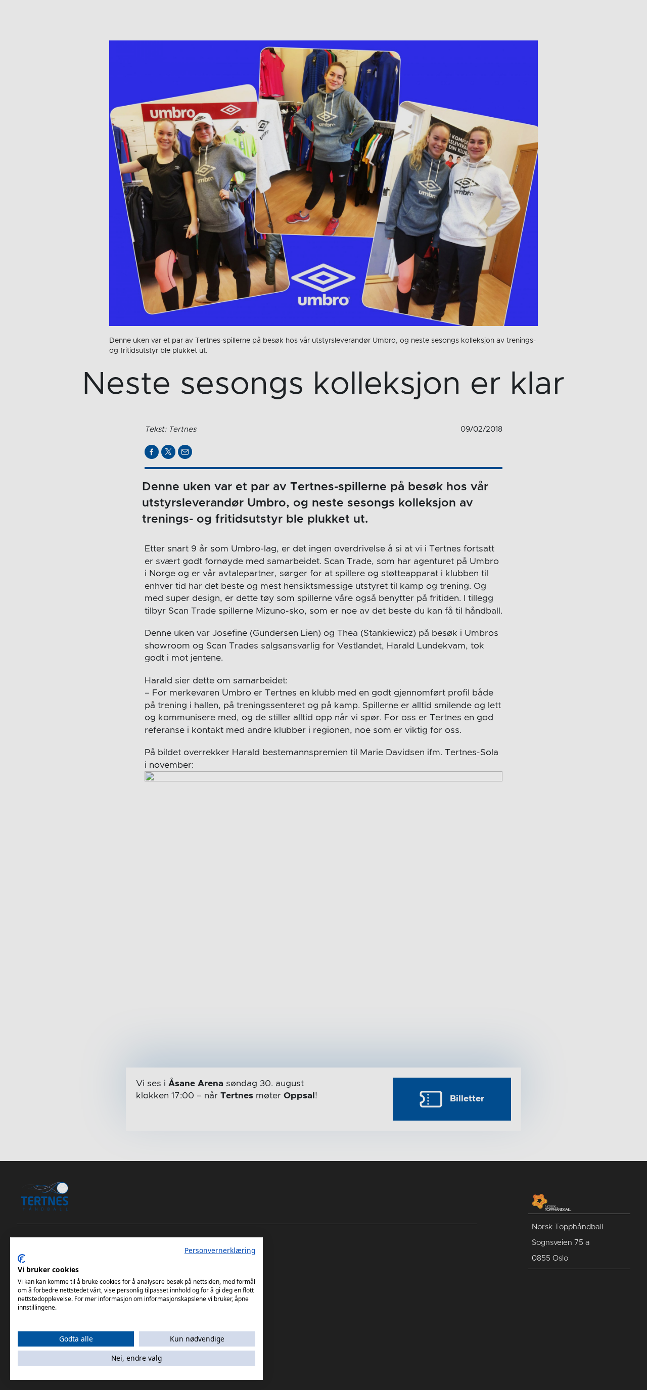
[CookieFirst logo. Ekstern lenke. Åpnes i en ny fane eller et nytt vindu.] (21, 1258)
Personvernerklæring (219, 1250)
